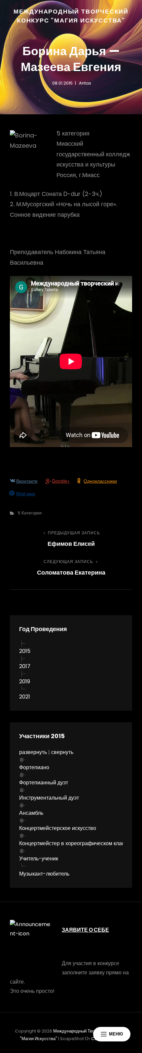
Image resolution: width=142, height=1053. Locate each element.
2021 (24, 696)
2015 (24, 651)
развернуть (33, 752)
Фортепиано (34, 767)
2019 (24, 681)
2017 (24, 666)
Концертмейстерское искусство (57, 828)
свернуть (62, 752)
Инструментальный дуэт (49, 798)
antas (85, 83)
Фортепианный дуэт (43, 782)
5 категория (30, 513)
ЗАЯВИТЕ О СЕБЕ (85, 930)
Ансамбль (31, 813)
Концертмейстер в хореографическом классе (74, 843)
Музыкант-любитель (44, 874)
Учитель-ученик (38, 858)
